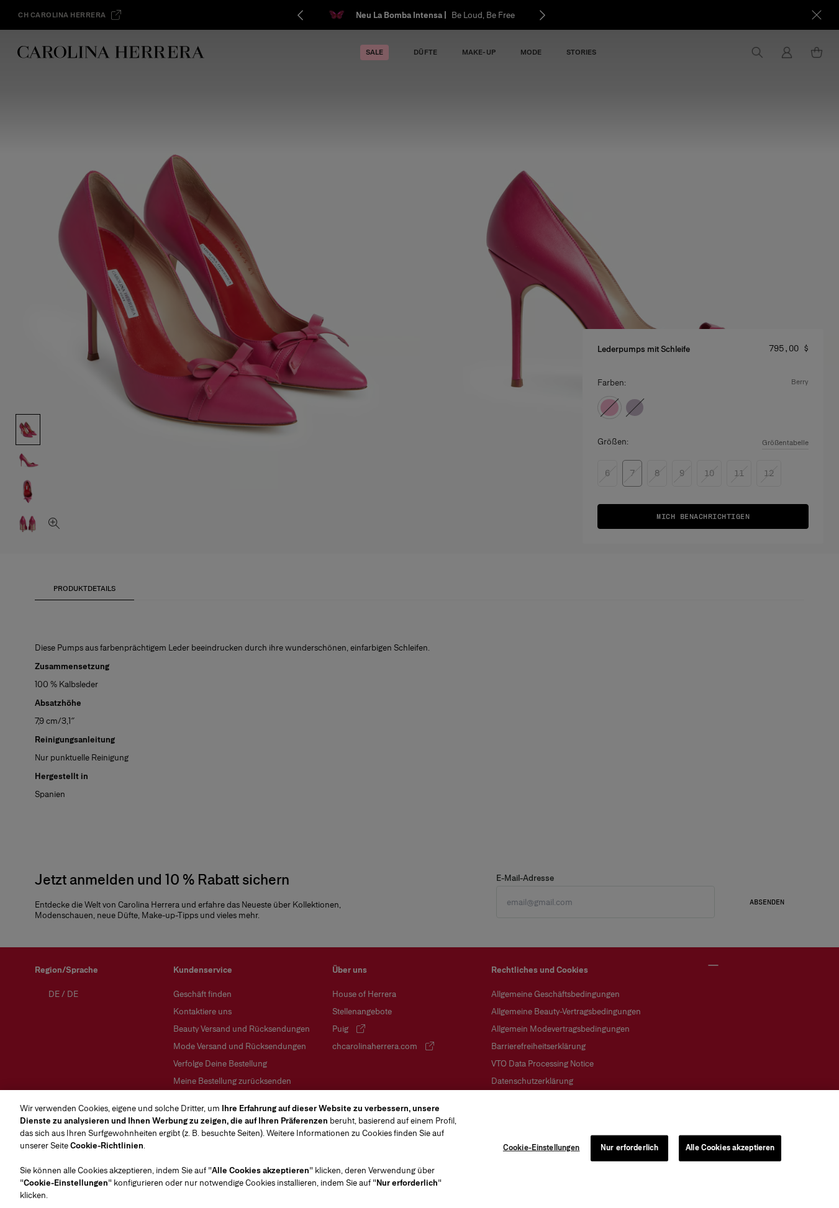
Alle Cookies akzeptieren (730, 1148)
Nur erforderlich (629, 1148)
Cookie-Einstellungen (541, 1148)
